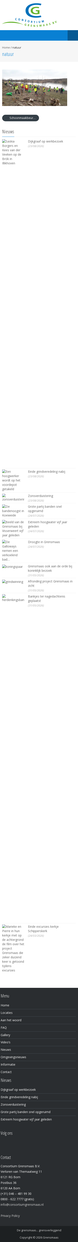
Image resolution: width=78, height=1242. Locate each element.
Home (6, 47)
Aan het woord (11, 1020)
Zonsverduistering (40, 496)
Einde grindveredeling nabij (46, 471)
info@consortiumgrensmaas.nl (22, 1204)
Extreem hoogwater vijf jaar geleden (26, 1119)
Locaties (7, 1013)
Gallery (5, 1035)
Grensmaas (50, 1237)
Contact (6, 1072)
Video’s (5, 1042)
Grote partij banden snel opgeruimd (25, 1112)
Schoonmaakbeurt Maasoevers (24, 118)
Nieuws (6, 1049)
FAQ (4, 1027)
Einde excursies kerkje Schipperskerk (43, 928)
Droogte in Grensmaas (44, 542)
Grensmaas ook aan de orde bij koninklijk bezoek (50, 568)
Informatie (8, 1064)
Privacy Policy (10, 1216)
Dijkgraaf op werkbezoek (45, 141)
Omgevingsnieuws (13, 1057)
